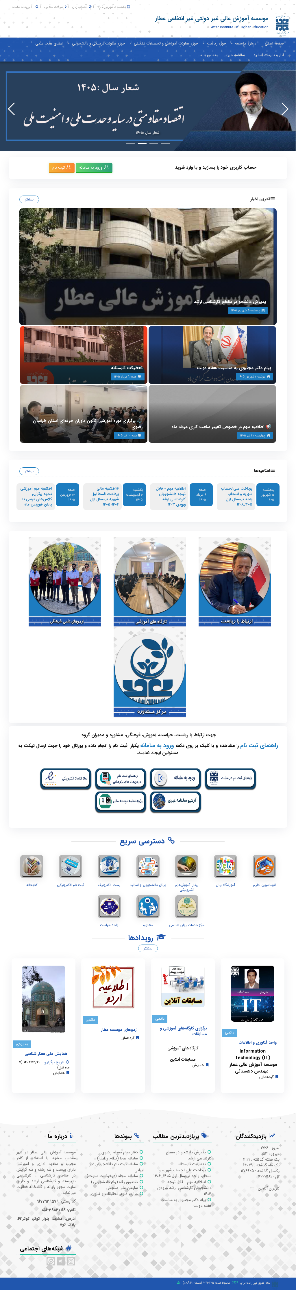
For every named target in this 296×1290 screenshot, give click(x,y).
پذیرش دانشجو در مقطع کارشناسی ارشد (230, 301)
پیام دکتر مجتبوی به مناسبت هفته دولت (234, 368)
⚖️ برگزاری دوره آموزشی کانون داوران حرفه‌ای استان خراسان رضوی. (88, 423)
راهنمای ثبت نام (259, 745)
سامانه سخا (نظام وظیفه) (118, 1158)
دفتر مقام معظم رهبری (120, 1152)
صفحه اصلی (274, 43)
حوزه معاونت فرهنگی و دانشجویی (98, 43)
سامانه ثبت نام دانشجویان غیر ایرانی (116, 1167)
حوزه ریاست (216, 43)
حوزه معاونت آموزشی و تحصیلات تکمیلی (166, 43)
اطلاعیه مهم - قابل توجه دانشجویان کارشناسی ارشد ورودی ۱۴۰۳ (171, 497)
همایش (198, 1065)
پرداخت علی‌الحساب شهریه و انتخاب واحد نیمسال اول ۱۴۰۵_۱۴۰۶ (236, 497)
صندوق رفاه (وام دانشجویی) (115, 1182)
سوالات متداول (53, 7)
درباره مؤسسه (245, 43)
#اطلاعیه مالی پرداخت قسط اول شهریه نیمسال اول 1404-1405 (104, 497)
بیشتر (29, 199)
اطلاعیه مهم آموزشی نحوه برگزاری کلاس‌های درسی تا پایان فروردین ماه (36, 497)
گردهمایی (266, 1077)
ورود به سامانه (21, 7)
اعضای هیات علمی (49, 43)
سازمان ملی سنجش (122, 1188)
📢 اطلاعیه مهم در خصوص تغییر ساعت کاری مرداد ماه (221, 426)
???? (235, 1283)
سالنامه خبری (235, 55)
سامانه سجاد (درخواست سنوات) (113, 1176)
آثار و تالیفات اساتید (269, 55)
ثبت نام (59, 167)
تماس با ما (208, 55)
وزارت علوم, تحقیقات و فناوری (114, 1194)
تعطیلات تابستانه (127, 368)
